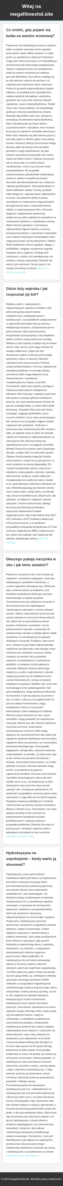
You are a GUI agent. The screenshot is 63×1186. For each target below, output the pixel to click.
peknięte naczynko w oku (19, 836)
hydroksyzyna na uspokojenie (22, 1155)
